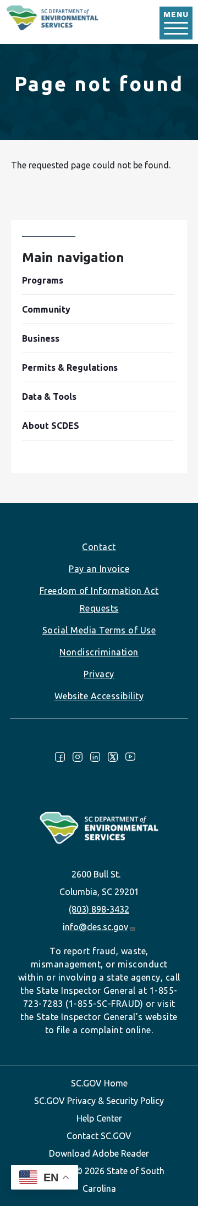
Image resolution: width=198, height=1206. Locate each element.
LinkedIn (95, 757)
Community (46, 309)
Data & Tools (49, 396)
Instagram (77, 757)
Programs (42, 280)
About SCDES (50, 426)
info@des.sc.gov (95, 927)
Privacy (99, 674)
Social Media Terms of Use (99, 630)
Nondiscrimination (99, 652)
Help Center (99, 1118)
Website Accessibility (99, 696)
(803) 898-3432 (99, 909)
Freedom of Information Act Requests (99, 599)
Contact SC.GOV (99, 1136)
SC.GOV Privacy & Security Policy (99, 1101)
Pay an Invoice (99, 569)
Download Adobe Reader (99, 1153)
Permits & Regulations (70, 367)
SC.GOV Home (99, 1083)
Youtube (130, 757)
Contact (99, 547)
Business (40, 338)
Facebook (60, 757)
